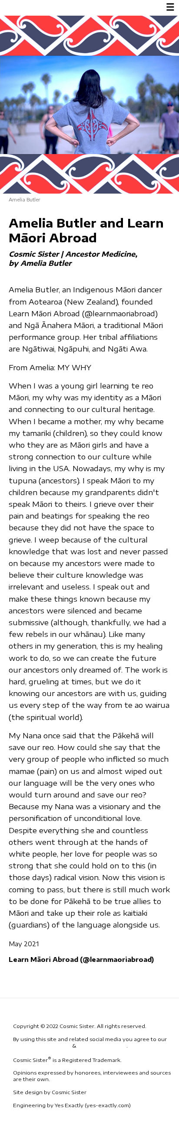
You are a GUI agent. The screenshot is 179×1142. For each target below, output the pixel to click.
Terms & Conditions (42, 1045)
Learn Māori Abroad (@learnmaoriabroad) (81, 959)
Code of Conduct (101, 1045)
